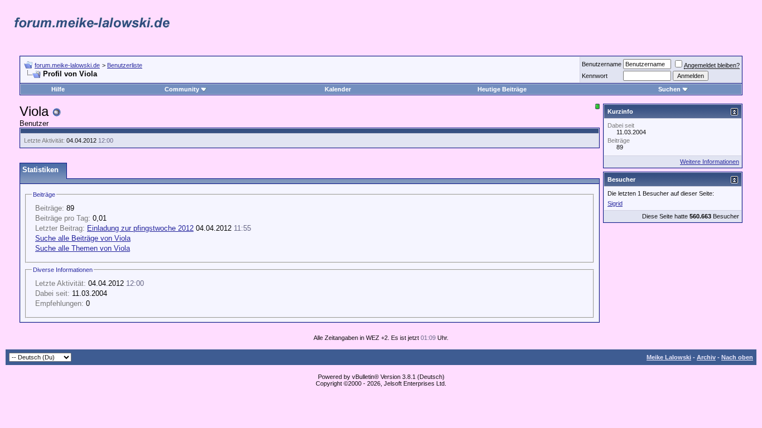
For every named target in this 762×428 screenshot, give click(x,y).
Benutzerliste (124, 65)
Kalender (338, 89)
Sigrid (615, 203)
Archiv (706, 357)
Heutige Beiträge (502, 89)
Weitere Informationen (709, 161)
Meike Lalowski (669, 357)
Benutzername (601, 64)
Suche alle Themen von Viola (82, 248)
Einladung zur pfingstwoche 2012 (140, 228)
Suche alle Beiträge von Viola (83, 238)
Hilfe (58, 89)
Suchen (669, 89)
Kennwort (594, 75)
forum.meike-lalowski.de (67, 65)
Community (182, 89)
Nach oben (737, 357)
